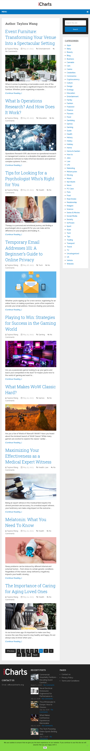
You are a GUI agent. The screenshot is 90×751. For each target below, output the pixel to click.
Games (41, 398)
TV (68, 250)
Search (75, 29)
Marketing (71, 168)
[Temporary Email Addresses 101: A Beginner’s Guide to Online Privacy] (30, 284)
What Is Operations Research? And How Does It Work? (30, 106)
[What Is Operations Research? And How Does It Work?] (30, 137)
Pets (69, 192)
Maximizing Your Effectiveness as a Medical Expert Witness (28, 456)
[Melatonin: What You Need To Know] (30, 550)
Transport (71, 243)
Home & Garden (73, 151)
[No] (87, 745)
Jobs (69, 158)
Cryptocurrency (73, 79)
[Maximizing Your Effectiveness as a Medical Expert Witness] (30, 487)
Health (41, 190)
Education (43, 118)
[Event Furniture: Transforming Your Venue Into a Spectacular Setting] (30, 68)
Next (35, 655)
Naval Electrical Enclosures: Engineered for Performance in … (46, 692)
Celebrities (71, 73)
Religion (70, 206)
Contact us (66, 674)
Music (69, 178)
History (70, 137)
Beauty (70, 52)
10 (46, 651)
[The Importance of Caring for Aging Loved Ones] (30, 616)
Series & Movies (73, 213)
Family (69, 100)
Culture (70, 83)
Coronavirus (71, 76)
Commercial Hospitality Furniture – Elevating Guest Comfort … (48, 679)
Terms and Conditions (70, 681)
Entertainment (44, 49)
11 (51, 651)
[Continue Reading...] (13, 93)
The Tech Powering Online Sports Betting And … (48, 731)
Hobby (69, 141)
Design (69, 86)
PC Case (70, 189)
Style (69, 230)
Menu (4, 12)
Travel (69, 247)
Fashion (70, 103)
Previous (10, 651)
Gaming (42, 335)
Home (69, 148)
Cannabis (70, 62)
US (68, 257)
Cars (68, 66)
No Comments (11, 51)
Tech (41, 265)
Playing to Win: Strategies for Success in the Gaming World (30, 323)
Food (69, 117)
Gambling (71, 120)
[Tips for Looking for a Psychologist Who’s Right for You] (30, 209)
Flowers (70, 114)
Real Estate (71, 199)
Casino (69, 69)
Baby (69, 49)
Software (70, 223)
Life (68, 165)
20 (29, 655)
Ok (45, 747)
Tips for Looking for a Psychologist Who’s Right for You (29, 178)
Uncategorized (73, 253)
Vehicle (70, 260)
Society (70, 219)
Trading (70, 240)
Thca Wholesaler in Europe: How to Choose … (47, 704)
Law (46, 467)
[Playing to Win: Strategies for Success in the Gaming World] (30, 354)
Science (70, 209)
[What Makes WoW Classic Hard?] (30, 417)
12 (19, 655)
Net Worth (71, 182)
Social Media (72, 216)
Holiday (70, 144)
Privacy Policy (67, 678)
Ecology (70, 90)
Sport (69, 226)
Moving (70, 175)
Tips (68, 236)
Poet (69, 195)
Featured (70, 107)
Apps (69, 45)
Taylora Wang (12, 49)
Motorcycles (72, 172)
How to (70, 155)
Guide (69, 131)
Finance (70, 110)
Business (70, 59)
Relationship (72, 202)
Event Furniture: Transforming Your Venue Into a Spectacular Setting (30, 37)
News (69, 185)
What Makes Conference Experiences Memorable (45, 719)
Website (70, 264)
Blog (69, 56)
